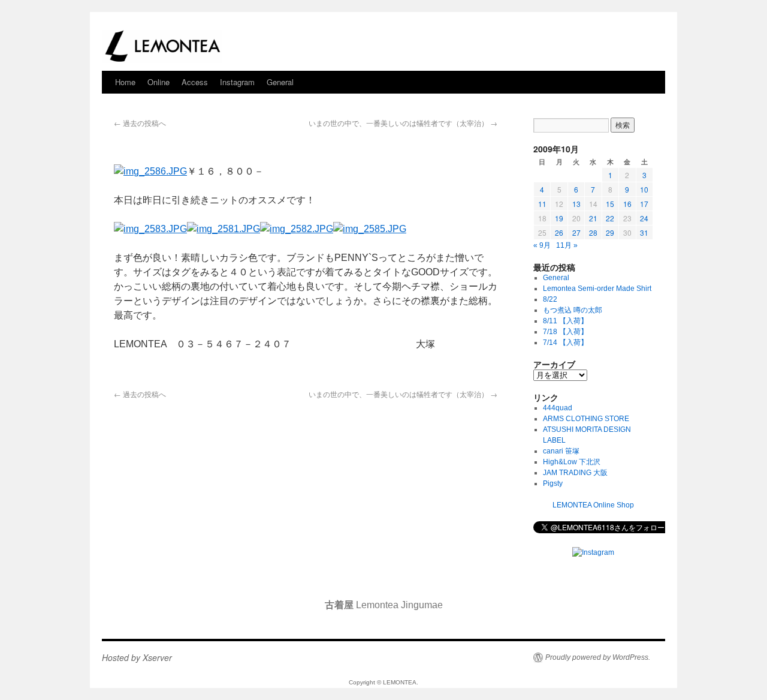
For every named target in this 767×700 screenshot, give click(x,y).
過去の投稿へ (140, 123)
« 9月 (542, 245)
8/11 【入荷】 (565, 321)
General (280, 82)
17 (644, 204)
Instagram (237, 82)
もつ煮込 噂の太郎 (572, 310)
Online (158, 82)
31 (644, 232)
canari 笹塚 (561, 451)
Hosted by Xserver (137, 657)
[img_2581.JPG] (223, 229)
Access (195, 82)
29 (610, 232)
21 (593, 218)
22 (610, 218)
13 (576, 204)
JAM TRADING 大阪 (575, 472)
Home (125, 82)
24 (644, 218)
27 (576, 232)
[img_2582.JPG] (296, 229)
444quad (557, 408)
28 (593, 232)
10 (644, 189)
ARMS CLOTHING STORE (586, 418)
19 (559, 218)
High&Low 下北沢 (575, 462)
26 (559, 232)
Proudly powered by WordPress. (597, 657)
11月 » (567, 245)
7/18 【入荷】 (565, 332)
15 (610, 204)
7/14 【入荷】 (565, 342)
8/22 (550, 299)
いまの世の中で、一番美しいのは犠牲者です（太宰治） (403, 123)
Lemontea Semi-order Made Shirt (597, 288)
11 (542, 204)
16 (627, 204)
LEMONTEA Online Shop (593, 505)
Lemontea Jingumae (384, 605)
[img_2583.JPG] (150, 229)
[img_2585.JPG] (369, 229)
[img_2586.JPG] (150, 171)
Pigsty (553, 483)
